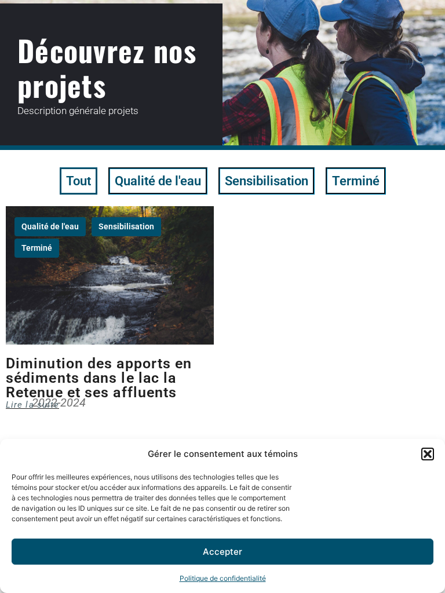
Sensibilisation (266, 181)
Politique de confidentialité (223, 578)
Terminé (356, 181)
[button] (427, 454)
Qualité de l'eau (158, 181)
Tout (78, 181)
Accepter (222, 551)
